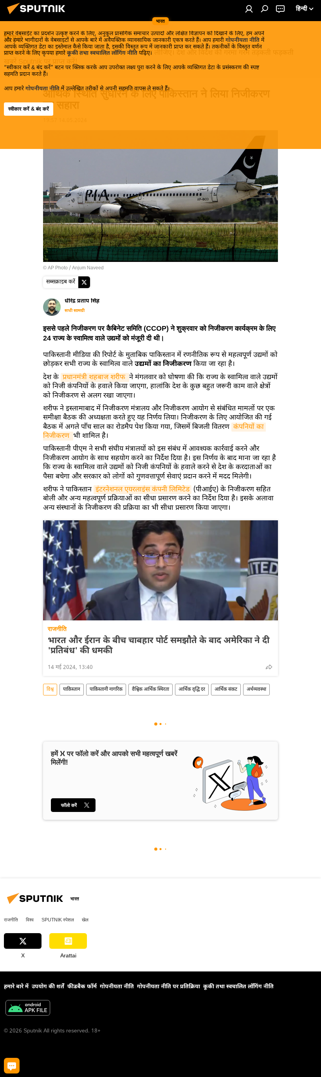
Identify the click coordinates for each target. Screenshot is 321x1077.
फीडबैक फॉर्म (82, 987)
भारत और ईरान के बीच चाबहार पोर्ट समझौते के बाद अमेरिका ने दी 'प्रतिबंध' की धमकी (158, 646)
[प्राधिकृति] (249, 8)
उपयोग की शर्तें (48, 987)
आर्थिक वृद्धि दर (192, 689)
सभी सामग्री (75, 311)
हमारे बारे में (16, 987)
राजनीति (57, 628)
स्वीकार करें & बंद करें (28, 109)
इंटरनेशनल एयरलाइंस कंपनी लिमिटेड (142, 489)
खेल (85, 920)
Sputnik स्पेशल (57, 920)
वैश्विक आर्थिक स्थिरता (150, 689)
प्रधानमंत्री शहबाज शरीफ (95, 377)
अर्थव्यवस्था (256, 689)
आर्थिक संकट (226, 689)
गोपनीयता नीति (242, 40)
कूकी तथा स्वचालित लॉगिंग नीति (102, 53)
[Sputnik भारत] (38, 16)
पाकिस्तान (71, 689)
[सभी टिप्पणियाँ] (12, 1065)
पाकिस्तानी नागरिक (106, 689)
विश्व (50, 689)
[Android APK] (27, 1009)
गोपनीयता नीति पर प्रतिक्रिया (168, 987)
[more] (269, 667)
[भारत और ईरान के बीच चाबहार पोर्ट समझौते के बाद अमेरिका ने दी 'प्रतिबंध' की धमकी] (160, 570)
